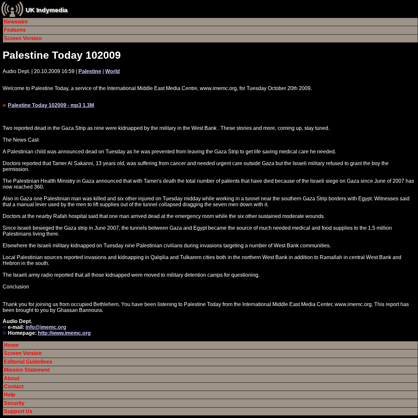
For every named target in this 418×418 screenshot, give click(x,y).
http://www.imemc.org (64, 333)
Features (15, 30)
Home (11, 345)
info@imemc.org (45, 327)
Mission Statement (27, 370)
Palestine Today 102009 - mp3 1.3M (51, 105)
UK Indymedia (46, 10)
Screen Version (23, 38)
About (11, 378)
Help (9, 394)
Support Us (18, 411)
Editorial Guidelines (28, 361)
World (112, 71)
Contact (14, 386)
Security (14, 403)
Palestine (89, 71)
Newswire (16, 21)
